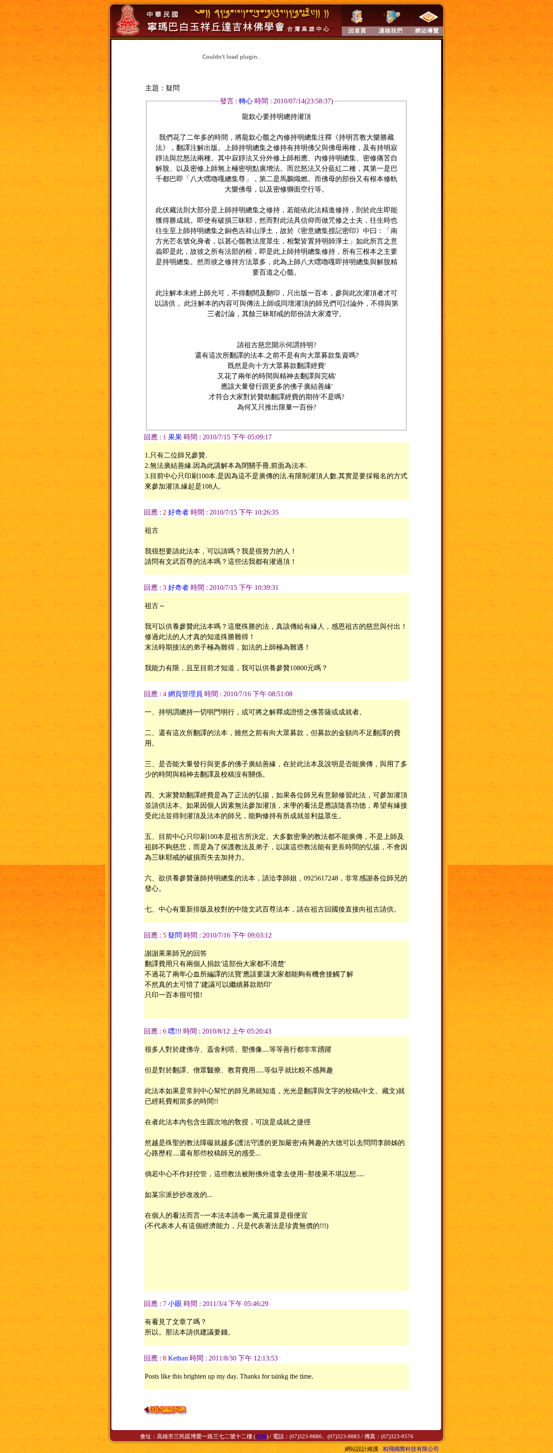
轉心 (246, 101)
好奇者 (178, 512)
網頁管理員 (185, 694)
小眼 (175, 1303)
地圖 (261, 1436)
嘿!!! (174, 1031)
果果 (175, 437)
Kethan (178, 1358)
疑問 (175, 935)
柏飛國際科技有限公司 (411, 1449)
